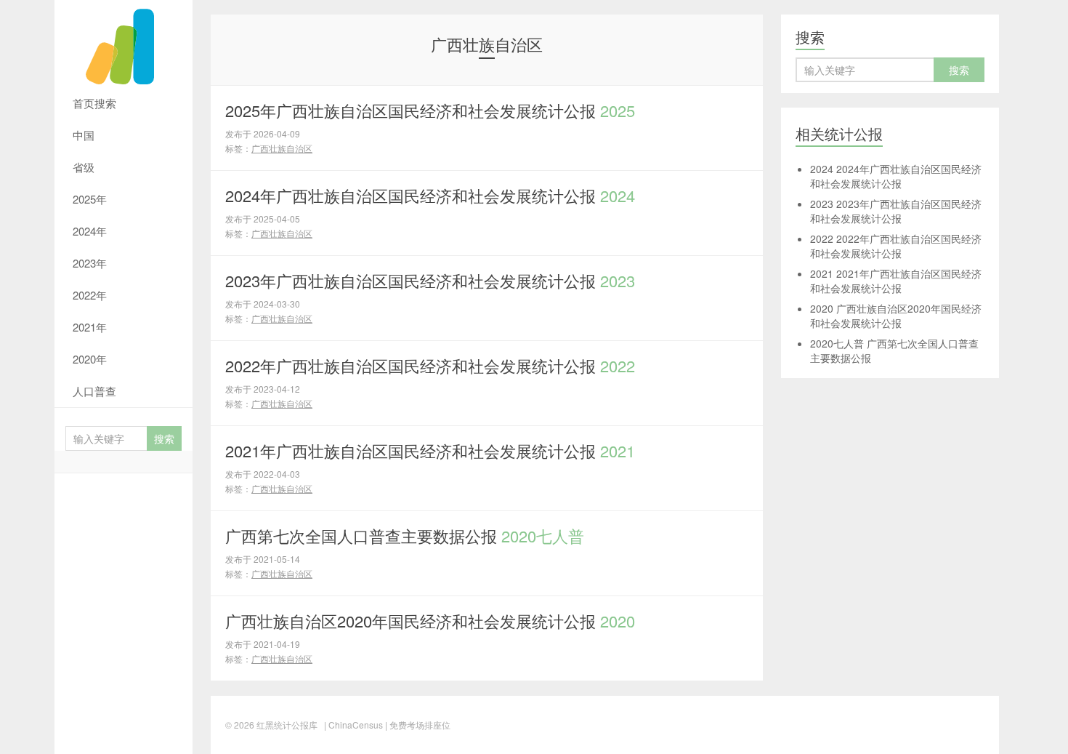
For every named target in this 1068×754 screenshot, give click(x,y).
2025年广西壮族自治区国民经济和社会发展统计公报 (430, 110)
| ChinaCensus (353, 724)
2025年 (90, 198)
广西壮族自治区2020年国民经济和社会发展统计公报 (430, 620)
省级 (83, 167)
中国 (83, 135)
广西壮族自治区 (281, 148)
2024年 (90, 230)
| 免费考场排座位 (416, 724)
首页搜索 (94, 103)
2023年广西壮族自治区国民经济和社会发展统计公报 (430, 280)
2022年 (90, 294)
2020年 (90, 358)
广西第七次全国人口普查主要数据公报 (404, 535)
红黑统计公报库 (123, 43)
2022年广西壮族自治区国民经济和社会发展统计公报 (430, 365)
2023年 (90, 262)
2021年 (90, 326)
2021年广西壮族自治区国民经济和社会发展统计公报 (430, 450)
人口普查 (94, 390)
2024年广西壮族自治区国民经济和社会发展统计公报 (430, 195)
